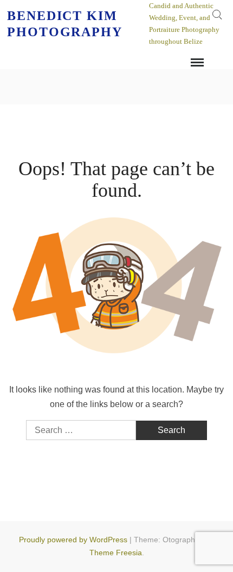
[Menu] (196, 63)
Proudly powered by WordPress (73, 539)
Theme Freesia (115, 552)
